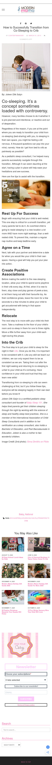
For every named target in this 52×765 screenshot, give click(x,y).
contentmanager (15, 35)
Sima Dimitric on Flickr (38, 441)
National (29, 514)
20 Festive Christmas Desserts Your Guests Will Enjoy (11, 612)
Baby (21, 514)
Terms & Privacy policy (26, 705)
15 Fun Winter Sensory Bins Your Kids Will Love (38, 611)
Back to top (26, 762)
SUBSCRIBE (26, 699)
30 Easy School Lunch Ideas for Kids (12, 558)
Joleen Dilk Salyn (29, 518)
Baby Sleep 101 (34, 402)
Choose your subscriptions (17, 674)
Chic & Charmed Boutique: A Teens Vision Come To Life (38, 558)
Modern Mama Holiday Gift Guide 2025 (12, 584)
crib (16, 350)
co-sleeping (16, 518)
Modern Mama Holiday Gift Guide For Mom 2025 (38, 584)
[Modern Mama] (26, 9)
